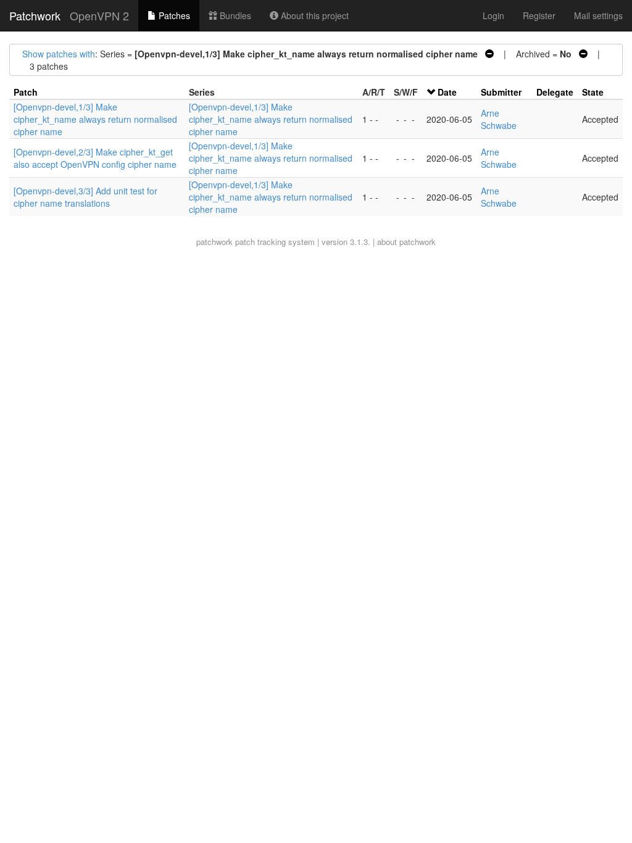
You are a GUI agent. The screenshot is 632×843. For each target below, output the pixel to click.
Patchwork (34, 15)
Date (447, 92)
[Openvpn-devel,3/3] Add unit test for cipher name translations (85, 197)
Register (539, 15)
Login (493, 15)
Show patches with (58, 54)
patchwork (214, 241)
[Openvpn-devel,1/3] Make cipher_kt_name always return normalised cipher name (95, 119)
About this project (313, 15)
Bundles (234, 15)
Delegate (554, 92)
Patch (26, 92)
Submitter (501, 92)
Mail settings (598, 15)
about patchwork (406, 241)
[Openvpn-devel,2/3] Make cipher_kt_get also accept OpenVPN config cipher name (95, 158)
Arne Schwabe (499, 119)
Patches (173, 15)
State (593, 92)
